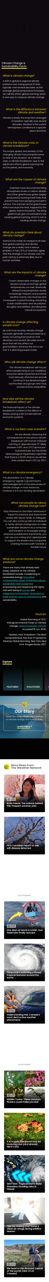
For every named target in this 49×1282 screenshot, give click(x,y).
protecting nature (35, 580)
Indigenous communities (16, 593)
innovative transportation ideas (18, 579)
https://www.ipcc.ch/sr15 (32, 626)
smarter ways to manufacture (25, 596)
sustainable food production (18, 583)
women (26, 590)
